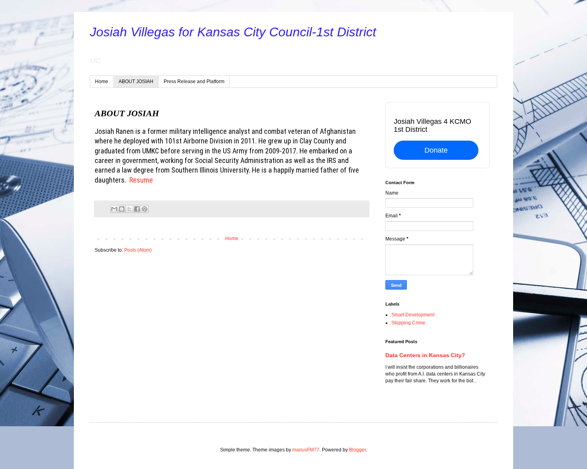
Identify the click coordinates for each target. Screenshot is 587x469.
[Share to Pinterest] (145, 209)
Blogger (357, 450)
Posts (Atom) (138, 250)
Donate (436, 150)
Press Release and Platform (194, 81)
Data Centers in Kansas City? (425, 355)
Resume (140, 180)
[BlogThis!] (122, 209)
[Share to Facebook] (137, 209)
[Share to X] (129, 209)
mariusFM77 (305, 450)
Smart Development (412, 315)
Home (101, 81)
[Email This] (114, 209)
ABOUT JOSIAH (136, 81)
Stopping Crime (408, 323)
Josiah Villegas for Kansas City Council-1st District (233, 32)
